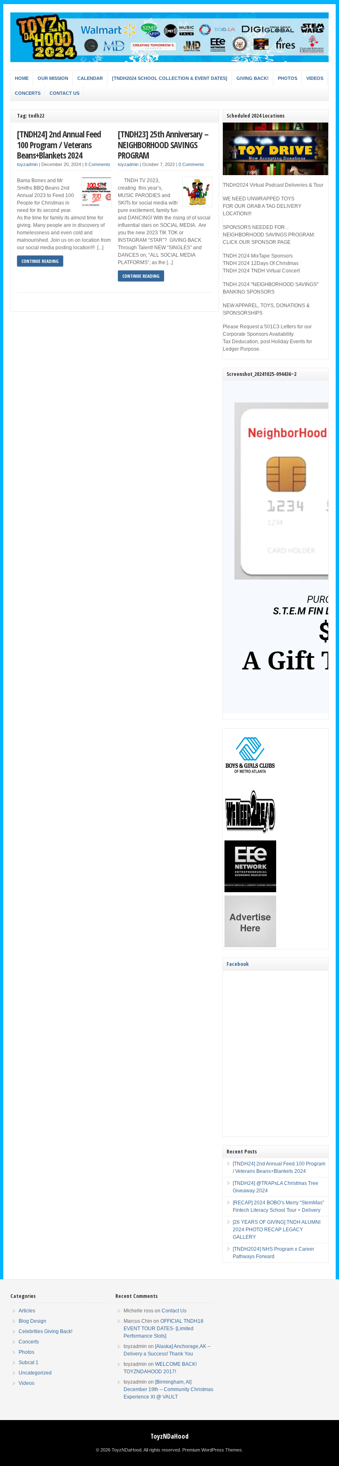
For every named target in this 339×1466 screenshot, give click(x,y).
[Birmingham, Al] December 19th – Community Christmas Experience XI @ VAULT (168, 1389)
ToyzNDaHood (169, 1436)
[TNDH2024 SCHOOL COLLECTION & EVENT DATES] (169, 78)
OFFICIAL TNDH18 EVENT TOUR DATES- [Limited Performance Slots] (163, 1328)
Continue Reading (40, 261)
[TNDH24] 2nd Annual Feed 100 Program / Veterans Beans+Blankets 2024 (59, 144)
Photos (287, 78)
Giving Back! (252, 78)
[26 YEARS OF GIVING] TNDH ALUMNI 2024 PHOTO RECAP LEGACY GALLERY (276, 1229)
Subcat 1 (28, 1362)
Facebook (237, 964)
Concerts (28, 93)
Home (22, 78)
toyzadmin (27, 164)
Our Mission (53, 78)
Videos (314, 78)
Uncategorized (35, 1373)
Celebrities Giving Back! (45, 1331)
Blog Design (32, 1321)
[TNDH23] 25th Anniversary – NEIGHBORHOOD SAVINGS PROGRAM (163, 144)
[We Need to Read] (250, 835)
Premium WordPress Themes (212, 1449)
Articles (27, 1311)
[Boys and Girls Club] (250, 780)
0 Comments (97, 164)
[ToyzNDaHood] (169, 60)
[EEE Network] (250, 890)
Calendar (90, 78)
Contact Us (64, 93)
